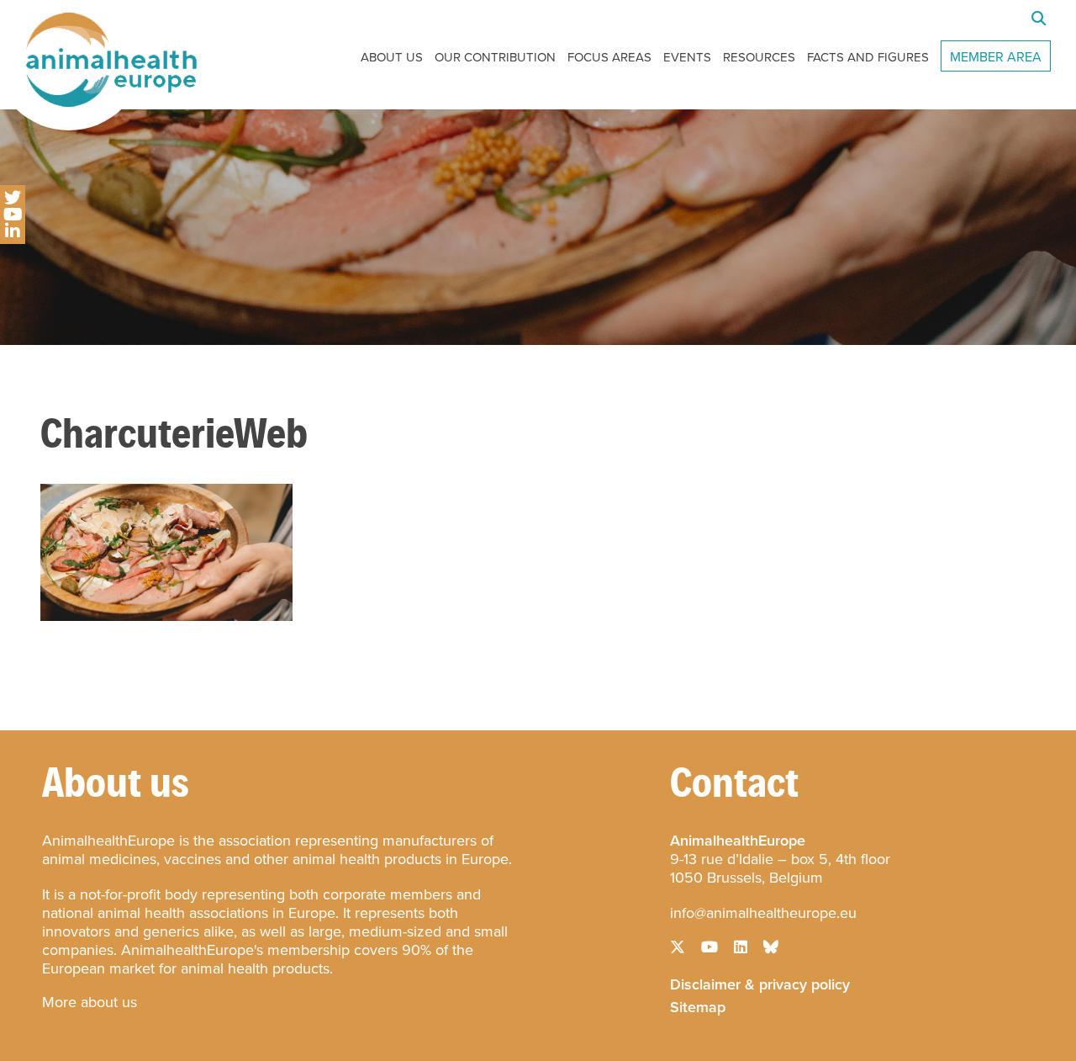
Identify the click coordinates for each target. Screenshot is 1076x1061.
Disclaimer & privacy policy (760, 982)
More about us (89, 1002)
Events (687, 57)
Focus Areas (609, 57)
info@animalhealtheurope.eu (763, 912)
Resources (759, 57)
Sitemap (697, 1005)
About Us (392, 57)
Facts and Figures (868, 57)
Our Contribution (495, 57)
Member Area (996, 56)
